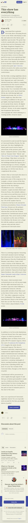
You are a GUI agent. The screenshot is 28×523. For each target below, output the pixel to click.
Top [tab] (3, 447)
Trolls (22, 304)
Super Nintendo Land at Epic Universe (13, 274)
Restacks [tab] (11, 428)
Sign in (25, 2)
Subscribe (19, 2)
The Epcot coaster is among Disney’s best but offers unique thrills (9, 458)
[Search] (25, 447)
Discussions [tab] (12, 447)
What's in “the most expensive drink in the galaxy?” (8, 468)
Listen (24, 20)
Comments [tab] (4, 428)
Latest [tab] (6, 447)
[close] (23, 478)
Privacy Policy (19, 514)
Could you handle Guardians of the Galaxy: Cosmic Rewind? (9, 453)
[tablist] (7, 428)
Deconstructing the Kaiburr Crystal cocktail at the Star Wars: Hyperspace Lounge (10, 472)
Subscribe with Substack (15, 507)
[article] (14, 457)
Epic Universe (18, 66)
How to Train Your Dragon (10, 156)
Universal (4, 6)
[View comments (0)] (7, 24)
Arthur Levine (8, 19)
